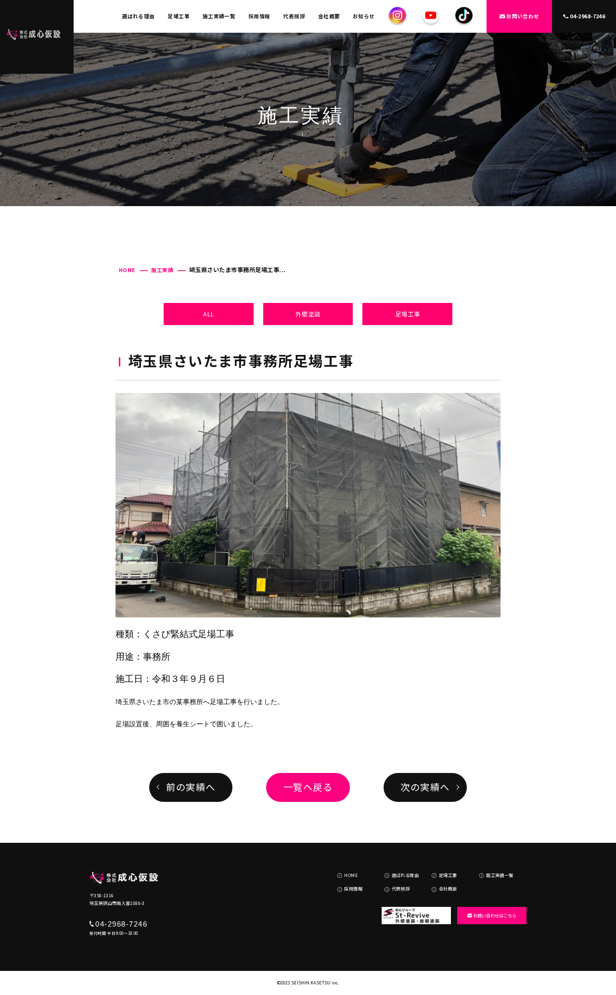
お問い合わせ (522, 16)
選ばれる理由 (138, 16)
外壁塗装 (308, 314)
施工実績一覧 (219, 16)
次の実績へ (425, 787)
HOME (127, 270)
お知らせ (364, 16)
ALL (208, 314)
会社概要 (329, 16)
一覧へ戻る (308, 787)
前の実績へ (191, 787)
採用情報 (259, 16)
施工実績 (162, 270)
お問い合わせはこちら (494, 915)
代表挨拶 (294, 16)
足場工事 (178, 16)
